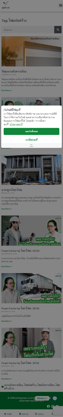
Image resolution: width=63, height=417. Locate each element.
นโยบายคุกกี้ (16, 124)
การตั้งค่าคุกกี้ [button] (31, 139)
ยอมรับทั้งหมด (31, 131)
